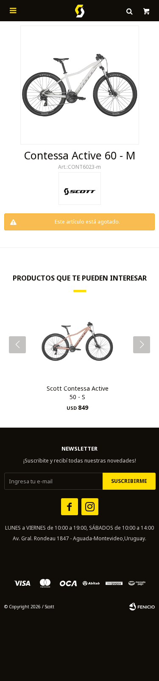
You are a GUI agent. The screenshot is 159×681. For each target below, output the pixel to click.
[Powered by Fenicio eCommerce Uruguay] (142, 606)
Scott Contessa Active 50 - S (78, 392)
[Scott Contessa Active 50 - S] (77, 341)
